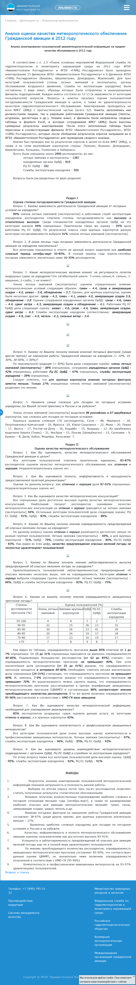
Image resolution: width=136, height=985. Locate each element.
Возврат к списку (17, 872)
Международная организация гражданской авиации (113, 956)
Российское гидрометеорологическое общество (112, 924)
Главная (11, 20)
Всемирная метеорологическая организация (108, 940)
